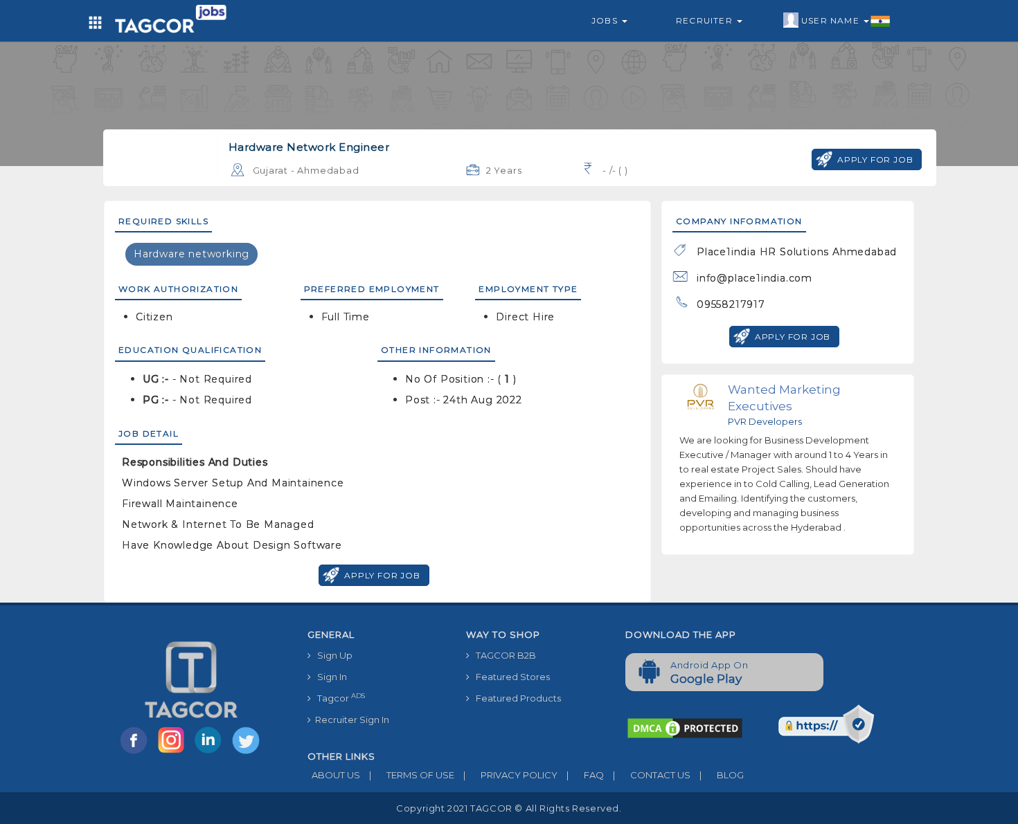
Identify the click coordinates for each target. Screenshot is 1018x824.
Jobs (605, 20)
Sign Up (331, 655)
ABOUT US (333, 774)
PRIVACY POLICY (510, 774)
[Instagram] (174, 753)
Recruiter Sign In (350, 719)
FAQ (585, 774)
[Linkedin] (211, 753)
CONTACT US (651, 774)
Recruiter (705, 20)
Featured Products (515, 698)
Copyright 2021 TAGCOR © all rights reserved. (508, 808)
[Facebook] (136, 753)
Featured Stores (510, 676)
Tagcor (338, 698)
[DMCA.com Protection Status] (684, 727)
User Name (831, 20)
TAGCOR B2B (503, 655)
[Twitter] (247, 753)
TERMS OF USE (411, 774)
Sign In (329, 676)
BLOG (721, 774)
